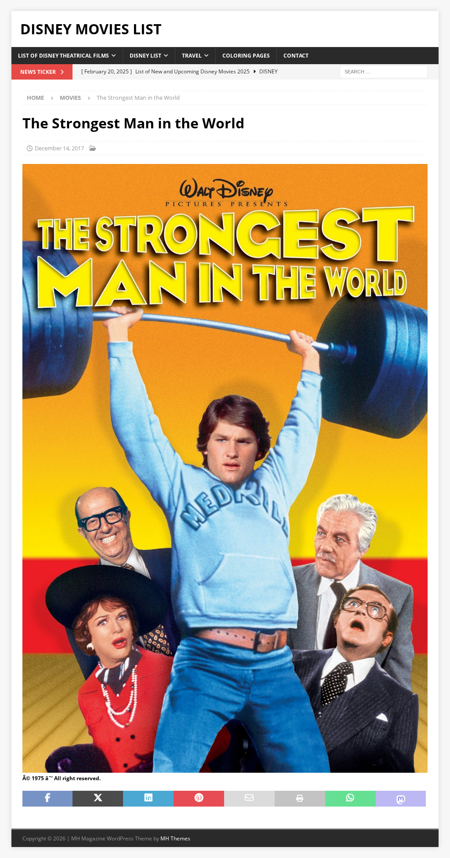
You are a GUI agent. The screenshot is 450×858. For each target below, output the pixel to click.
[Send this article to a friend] (249, 799)
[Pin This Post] (199, 799)
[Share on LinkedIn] (148, 799)
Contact (295, 55)
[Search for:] (384, 71)
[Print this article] (300, 799)
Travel (192, 55)
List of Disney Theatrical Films (63, 55)
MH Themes (175, 838)
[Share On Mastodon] (401, 799)
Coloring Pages (246, 55)
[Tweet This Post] (98, 799)
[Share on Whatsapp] (350, 799)
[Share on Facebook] (47, 799)
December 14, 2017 (59, 148)
